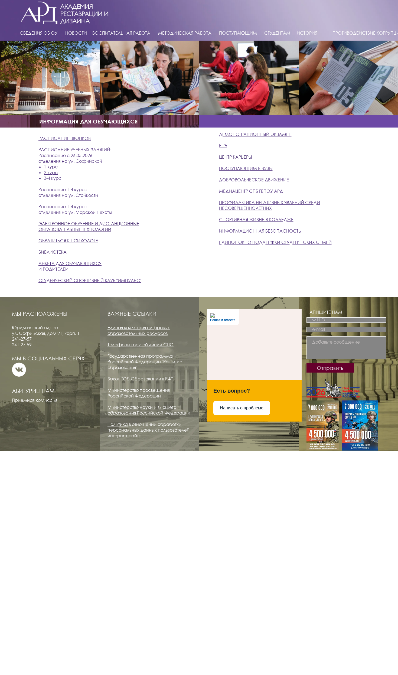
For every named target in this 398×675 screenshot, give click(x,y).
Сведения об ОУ (38, 33)
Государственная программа (140, 356)
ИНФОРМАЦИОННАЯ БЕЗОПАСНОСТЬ (260, 231)
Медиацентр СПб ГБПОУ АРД (251, 191)
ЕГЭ (223, 145)
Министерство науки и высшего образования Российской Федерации (148, 410)
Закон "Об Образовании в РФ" (140, 378)
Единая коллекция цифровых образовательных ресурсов (138, 330)
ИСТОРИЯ (307, 33)
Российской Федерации (134, 396)
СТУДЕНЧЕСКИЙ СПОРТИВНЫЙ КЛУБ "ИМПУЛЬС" (89, 280)
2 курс (51, 172)
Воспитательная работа (121, 33)
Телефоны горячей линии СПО (140, 344)
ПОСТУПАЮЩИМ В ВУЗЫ (246, 168)
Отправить (330, 368)
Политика (117, 424)
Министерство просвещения (138, 390)
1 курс (51, 166)
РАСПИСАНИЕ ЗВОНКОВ (64, 138)
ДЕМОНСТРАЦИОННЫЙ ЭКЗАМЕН (255, 134)
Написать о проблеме (241, 408)
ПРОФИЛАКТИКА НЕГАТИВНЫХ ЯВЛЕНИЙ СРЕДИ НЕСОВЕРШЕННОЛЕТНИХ (269, 205)
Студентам (277, 33)
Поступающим (238, 33)
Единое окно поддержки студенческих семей (275, 242)
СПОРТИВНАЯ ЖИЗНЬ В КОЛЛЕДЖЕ (256, 219)
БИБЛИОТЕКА (52, 252)
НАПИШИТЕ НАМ (324, 312)
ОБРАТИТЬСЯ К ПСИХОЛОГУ (68, 240)
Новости (76, 33)
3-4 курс (52, 178)
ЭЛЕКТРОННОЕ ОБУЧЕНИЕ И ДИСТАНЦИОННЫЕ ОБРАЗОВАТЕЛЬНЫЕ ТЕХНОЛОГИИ (88, 226)
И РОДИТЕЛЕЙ (53, 269)
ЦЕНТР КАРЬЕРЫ (235, 157)
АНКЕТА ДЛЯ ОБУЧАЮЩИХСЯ (70, 263)
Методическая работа (184, 33)
